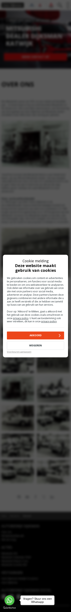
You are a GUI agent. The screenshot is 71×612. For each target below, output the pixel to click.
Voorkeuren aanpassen (19, 351)
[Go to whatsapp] (9, 600)
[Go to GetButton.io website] (9, 608)
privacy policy (20, 318)
